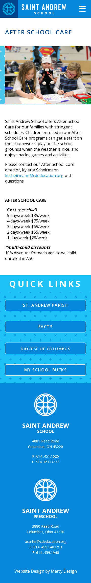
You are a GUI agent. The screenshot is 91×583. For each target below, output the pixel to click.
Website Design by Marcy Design (45, 571)
